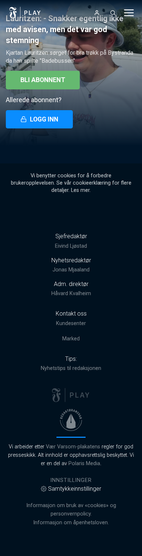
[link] (25, 13)
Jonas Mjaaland (71, 270)
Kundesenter (71, 323)
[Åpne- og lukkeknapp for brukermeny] (97, 12)
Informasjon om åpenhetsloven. (71, 523)
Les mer (80, 190)
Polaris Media (84, 463)
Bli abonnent (42, 80)
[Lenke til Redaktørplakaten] (71, 420)
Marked (71, 339)
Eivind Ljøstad (71, 246)
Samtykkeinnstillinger (74, 488)
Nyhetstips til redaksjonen (71, 368)
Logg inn (44, 119)
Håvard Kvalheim (71, 293)
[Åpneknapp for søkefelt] (113, 12)
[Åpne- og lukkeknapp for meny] (129, 12)
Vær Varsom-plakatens (73, 447)
